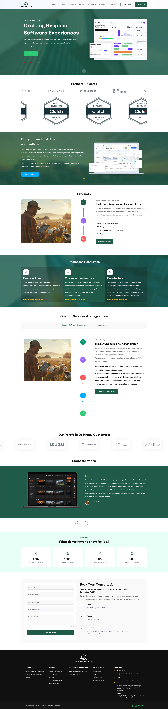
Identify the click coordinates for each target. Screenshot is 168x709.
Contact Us (141, 4)
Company (114, 4)
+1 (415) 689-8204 (93, 619)
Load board (127, 4)
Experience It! (30, 174)
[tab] (27, 63)
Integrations (102, 4)
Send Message (50, 632)
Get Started (31, 54)
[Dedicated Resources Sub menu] (95, 4)
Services (73, 4)
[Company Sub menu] (118, 4)
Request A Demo (104, 241)
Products (54, 4)
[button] (77, 523)
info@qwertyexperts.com (96, 608)
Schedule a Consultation (106, 391)
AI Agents (65, 4)
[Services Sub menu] (77, 4)
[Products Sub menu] (59, 4)
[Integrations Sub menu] (108, 4)
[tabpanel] (84, 379)
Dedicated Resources (86, 4)
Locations (118, 667)
